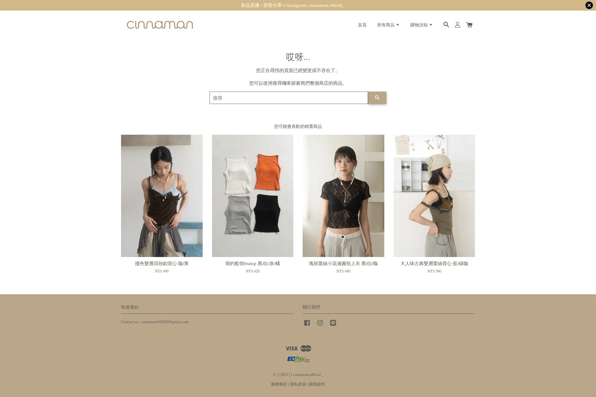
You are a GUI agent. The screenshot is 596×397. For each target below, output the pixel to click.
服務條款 (279, 384)
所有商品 (386, 25)
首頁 (362, 25)
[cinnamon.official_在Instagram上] (320, 325)
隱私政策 (298, 384)
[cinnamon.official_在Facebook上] (307, 325)
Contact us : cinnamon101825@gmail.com (155, 321)
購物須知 (419, 25)
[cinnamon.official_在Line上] (333, 325)
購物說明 (317, 384)
